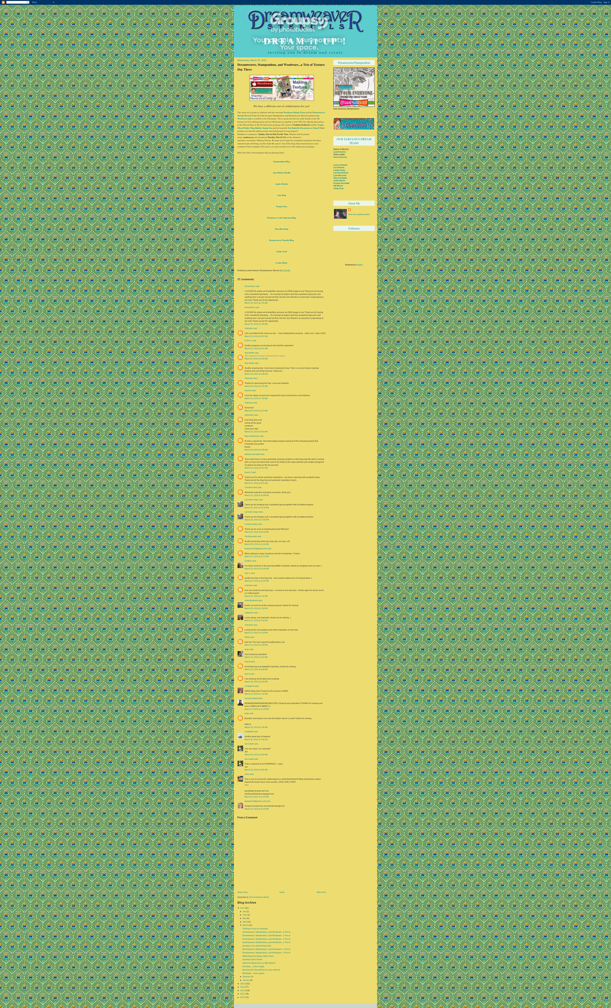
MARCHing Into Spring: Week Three (258, 956)
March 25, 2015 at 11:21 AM (257, 556)
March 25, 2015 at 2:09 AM (256, 303)
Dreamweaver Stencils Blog (281, 240)
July (244, 911)
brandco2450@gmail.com (256, 549)
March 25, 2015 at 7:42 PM (256, 694)
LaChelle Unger (251, 500)
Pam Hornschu (281, 228)
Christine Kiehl (251, 487)
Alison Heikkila (340, 178)
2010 (242, 997)
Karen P (248, 472)
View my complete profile (359, 214)
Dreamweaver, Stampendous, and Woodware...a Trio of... (266, 932)
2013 (242, 987)
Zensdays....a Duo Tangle (253, 966)
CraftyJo (248, 561)
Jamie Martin (281, 183)
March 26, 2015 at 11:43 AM (257, 797)
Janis (247, 774)
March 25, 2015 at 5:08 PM (256, 669)
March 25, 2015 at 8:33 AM (256, 432)
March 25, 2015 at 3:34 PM (256, 633)
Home (282, 892)
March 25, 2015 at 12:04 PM (257, 569)
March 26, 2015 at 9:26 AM (256, 770)
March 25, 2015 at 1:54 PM (256, 608)
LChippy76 (249, 686)
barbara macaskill (252, 454)
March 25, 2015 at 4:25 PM (256, 645)
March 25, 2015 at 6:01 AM (256, 348)
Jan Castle (249, 744)
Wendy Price (281, 206)
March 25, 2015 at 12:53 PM (257, 581)
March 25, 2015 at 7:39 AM (256, 398)
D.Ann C (248, 340)
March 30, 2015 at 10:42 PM (257, 809)
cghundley (249, 415)
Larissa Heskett (251, 698)
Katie (247, 713)
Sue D (247, 674)
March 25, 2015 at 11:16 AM (257, 544)
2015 (242, 908)
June (245, 915)
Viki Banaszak (251, 536)
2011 (242, 994)
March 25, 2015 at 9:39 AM (256, 450)
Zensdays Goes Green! (252, 959)
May (244, 918)
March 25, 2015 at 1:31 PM (256, 596)
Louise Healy (282, 262)
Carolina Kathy (251, 524)
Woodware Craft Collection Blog (281, 217)
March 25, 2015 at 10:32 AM (257, 508)
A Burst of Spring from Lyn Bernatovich (258, 963)
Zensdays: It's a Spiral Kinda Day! (256, 946)
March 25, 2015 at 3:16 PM (256, 620)
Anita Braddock (251, 600)
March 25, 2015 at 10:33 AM (257, 520)
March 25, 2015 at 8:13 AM (256, 411)
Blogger (359, 265)
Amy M (247, 662)
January (246, 980)
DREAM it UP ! (305, 40)
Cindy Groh (281, 251)
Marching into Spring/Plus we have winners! (261, 970)
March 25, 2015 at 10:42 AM (257, 532)
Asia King (281, 195)
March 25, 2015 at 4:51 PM (256, 657)
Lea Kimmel (338, 167)
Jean (247, 649)
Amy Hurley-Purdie (282, 172)
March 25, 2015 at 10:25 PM (257, 709)
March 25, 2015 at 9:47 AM (256, 468)
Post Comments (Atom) (259, 897)
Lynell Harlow (339, 152)
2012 (242, 990)
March (245, 925)
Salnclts (248, 390)
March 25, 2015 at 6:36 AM (256, 374)
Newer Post (242, 892)
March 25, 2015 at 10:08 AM (257, 495)
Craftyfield (249, 731)
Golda (247, 637)
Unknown (249, 328)
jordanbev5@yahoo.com (255, 801)
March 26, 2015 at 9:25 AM (256, 755)
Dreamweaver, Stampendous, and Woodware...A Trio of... (266, 953)
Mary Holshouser (252, 436)
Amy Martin (249, 353)
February (246, 977)
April (245, 922)
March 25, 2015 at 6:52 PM (256, 682)
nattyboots (249, 613)
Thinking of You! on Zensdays (255, 929)
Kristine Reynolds (341, 183)
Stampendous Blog (281, 161)
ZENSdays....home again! (253, 973)
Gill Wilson (338, 186)
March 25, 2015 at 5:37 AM (256, 336)
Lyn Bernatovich (340, 173)
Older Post (321, 892)
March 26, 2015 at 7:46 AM (256, 739)
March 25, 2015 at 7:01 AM (256, 386)
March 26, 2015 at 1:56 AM (256, 727)
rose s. (247, 573)
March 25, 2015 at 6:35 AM (256, 359)
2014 (242, 984)
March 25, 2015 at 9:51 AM (256, 483)
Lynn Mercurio (339, 175)
